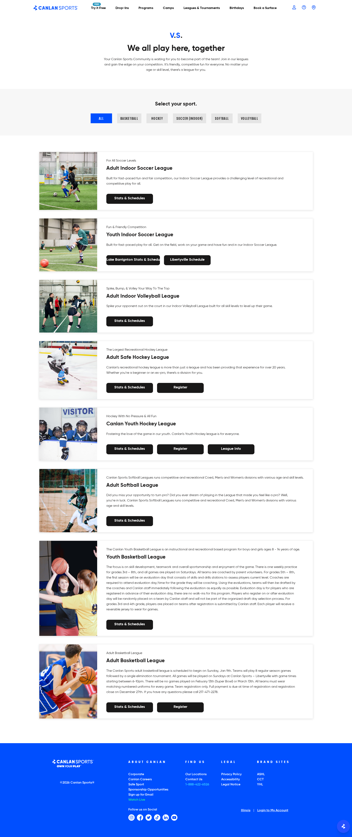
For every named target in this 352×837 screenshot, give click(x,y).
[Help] (304, 7)
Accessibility (230, 779)
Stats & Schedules (129, 198)
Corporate (136, 774)
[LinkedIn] (166, 817)
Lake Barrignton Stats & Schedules (133, 259)
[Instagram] (131, 817)
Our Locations (196, 774)
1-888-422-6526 (197, 784)
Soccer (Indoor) (189, 118)
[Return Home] (55, 8)
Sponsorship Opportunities (148, 789)
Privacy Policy (231, 774)
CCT (260, 779)
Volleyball (249, 118)
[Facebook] (140, 817)
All (101, 118)
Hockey (157, 118)
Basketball (129, 118)
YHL (260, 784)
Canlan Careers (140, 779)
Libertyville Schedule (187, 260)
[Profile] (294, 7)
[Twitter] (148, 817)
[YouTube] (174, 817)
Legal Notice (230, 784)
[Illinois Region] (314, 7)
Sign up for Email (140, 794)
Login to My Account (272, 811)
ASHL (261, 774)
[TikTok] (157, 817)
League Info (231, 449)
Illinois (245, 811)
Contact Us (193, 779)
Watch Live (136, 800)
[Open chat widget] (343, 826)
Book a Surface (265, 8)
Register (180, 387)
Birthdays (237, 8)
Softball (222, 118)
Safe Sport (136, 784)
